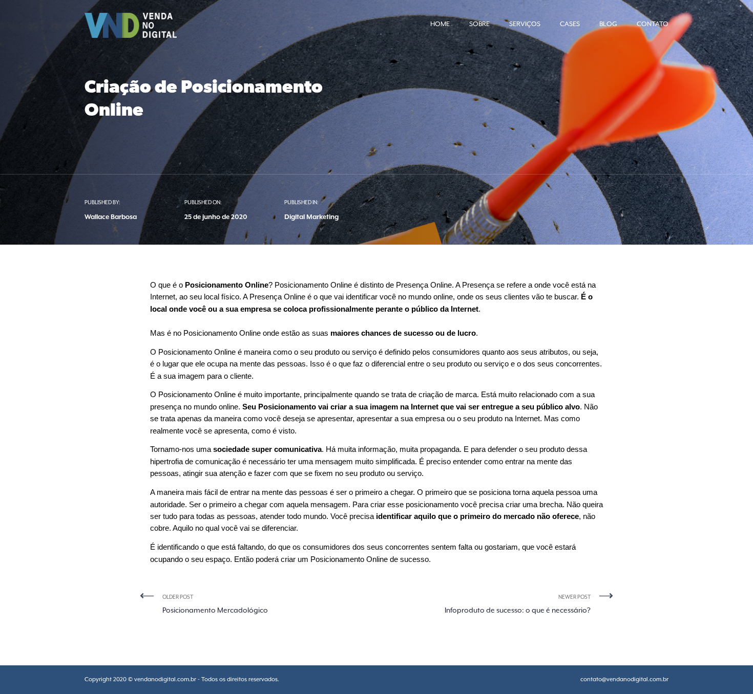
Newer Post (518, 604)
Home (440, 24)
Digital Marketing (311, 217)
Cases (570, 24)
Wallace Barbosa (111, 217)
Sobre (479, 24)
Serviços (524, 24)
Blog (608, 24)
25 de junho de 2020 (215, 217)
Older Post (215, 604)
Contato (652, 24)
